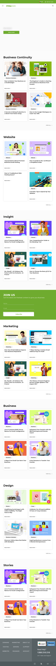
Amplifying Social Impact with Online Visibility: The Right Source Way (14, 511)
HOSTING (6, 647)
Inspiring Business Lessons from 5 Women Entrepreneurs (40, 541)
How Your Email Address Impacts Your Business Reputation (15, 350)
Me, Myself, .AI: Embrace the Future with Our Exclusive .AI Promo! (13, 273)
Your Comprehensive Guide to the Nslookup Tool (39, 241)
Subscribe (19, 314)
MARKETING (16, 642)
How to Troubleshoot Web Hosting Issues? (13, 174)
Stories (8, 565)
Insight (8, 216)
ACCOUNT (26, 651)
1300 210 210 (43, 652)
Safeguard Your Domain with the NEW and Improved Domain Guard (40, 431)
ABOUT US (26, 642)
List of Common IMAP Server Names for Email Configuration (14, 241)
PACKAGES (16, 651)
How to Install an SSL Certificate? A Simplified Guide (40, 161)
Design (8, 485)
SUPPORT (26, 647)
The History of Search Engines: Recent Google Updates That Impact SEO (40, 382)
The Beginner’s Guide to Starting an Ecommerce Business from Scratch (40, 82)
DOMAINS (6, 642)
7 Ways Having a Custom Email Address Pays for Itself (40, 350)
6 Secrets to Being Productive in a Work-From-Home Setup (15, 112)
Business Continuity (17, 57)
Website (9, 137)
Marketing (10, 326)
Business (9, 405)
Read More (7, 88)
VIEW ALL (48, 125)
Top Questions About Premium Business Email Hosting (14, 161)
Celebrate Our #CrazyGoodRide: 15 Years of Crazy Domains (40, 510)
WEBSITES (5, 651)
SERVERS (16, 647)
